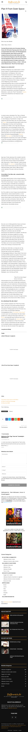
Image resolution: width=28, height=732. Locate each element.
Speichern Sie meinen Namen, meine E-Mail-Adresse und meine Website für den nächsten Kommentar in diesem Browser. (13, 479)
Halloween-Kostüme (12, 708)
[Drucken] (21, 419)
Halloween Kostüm (8, 502)
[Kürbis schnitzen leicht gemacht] (5, 617)
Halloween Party (6, 567)
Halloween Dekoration (8, 565)
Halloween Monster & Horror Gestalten (11, 579)
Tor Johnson (12, 164)
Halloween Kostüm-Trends (9, 559)
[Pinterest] (12, 419)
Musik (4, 594)
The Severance (4, 427)
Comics (5, 586)
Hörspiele (5, 592)
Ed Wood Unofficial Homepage (8, 401)
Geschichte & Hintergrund (9, 573)
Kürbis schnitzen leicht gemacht (16, 615)
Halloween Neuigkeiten (8, 596)
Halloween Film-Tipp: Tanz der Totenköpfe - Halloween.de (12, 437)
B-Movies (11, 411)
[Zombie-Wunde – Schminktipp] (5, 651)
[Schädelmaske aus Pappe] (5, 644)
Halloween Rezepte (7, 569)
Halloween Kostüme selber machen (10, 561)
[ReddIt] (18, 419)
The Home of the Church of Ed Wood (9, 399)
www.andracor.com (21, 725)
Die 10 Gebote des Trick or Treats (17, 629)
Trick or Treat (6, 571)
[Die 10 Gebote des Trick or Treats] (5, 631)
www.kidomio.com (4, 728)
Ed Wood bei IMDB (5, 403)
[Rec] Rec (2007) (23, 427)
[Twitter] (9, 419)
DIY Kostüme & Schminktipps (9, 557)
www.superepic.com (13, 725)
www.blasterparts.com (5, 726)
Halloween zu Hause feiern (9, 563)
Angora (4, 122)
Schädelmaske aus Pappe (15, 641)
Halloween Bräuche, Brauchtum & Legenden (12, 577)
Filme (4, 588)
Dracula (21, 134)
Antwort (2, 447)
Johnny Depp (19, 319)
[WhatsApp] (15, 419)
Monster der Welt (7, 581)
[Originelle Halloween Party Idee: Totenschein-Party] (5, 624)
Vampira (24, 92)
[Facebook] (6, 419)
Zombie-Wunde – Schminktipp (16, 648)
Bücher (4, 584)
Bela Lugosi (9, 136)
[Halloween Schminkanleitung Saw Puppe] (5, 658)
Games (4, 590)
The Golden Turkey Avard (19, 312)
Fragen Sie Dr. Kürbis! (7, 575)
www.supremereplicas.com (15, 726)
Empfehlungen (5, 582)
